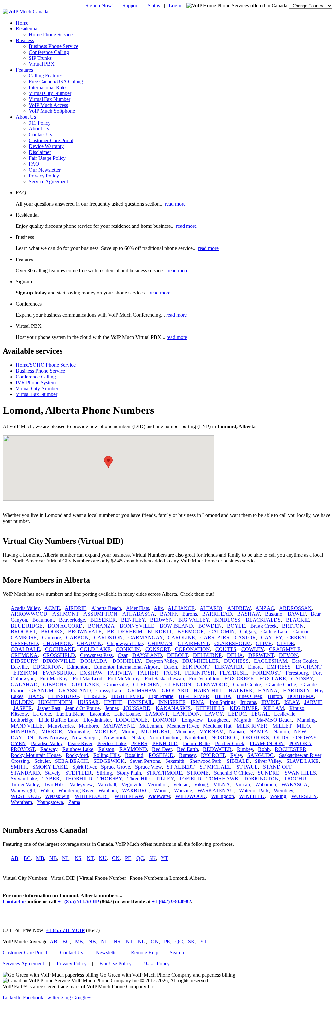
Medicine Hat (217, 725)
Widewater (159, 796)
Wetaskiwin (57, 796)
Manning (306, 720)
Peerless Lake (111, 743)
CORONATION (192, 649)
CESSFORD (24, 643)
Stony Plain (129, 773)
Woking (278, 796)
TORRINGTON (261, 778)
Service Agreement (48, 181)
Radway (48, 749)
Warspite (183, 790)
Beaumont (43, 620)
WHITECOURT (92, 796)
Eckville (19, 667)
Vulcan (242, 784)
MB (40, 858)
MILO (303, 725)
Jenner (111, 708)
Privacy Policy (44, 175)
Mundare (184, 731)
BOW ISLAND (176, 625)
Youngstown (50, 802)
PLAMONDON (267, 743)
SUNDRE (268, 773)
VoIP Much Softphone (52, 111)
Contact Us (40, 134)
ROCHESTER (290, 749)
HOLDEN (22, 702)
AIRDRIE (75, 608)
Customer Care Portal (51, 140)
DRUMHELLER (200, 661)
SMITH (19, 767)
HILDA (223, 696)
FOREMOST (266, 673)
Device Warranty (46, 146)
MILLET (282, 725)
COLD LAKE (95, 649)
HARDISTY (296, 690)
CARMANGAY (145, 637)
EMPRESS (279, 667)
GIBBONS (54, 684)
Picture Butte (196, 743)
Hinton (275, 696)
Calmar (300, 631)
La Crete (42, 714)
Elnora (255, 667)
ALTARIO (211, 608)
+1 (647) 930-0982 (171, 901)
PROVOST (23, 749)
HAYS (35, 696)
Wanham (107, 790)
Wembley (283, 790)
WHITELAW (129, 796)
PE (128, 858)
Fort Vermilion (204, 678)
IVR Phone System (36, 382)
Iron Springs (222, 702)
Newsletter (107, 952)
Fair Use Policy (115, 963)
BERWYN (161, 620)
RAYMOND (133, 749)
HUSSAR (88, 702)
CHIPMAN (160, 643)
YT (164, 858)
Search (177, 952)
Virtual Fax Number (49, 99)
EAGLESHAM (270, 661)
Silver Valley (268, 761)
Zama (74, 802)
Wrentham (21, 802)
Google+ (81, 997)
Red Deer (162, 749)
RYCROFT (213, 755)
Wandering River (75, 790)
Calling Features (45, 75)
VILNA (221, 784)
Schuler (42, 761)
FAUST (172, 673)
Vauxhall (107, 784)
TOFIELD (190, 778)
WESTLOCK (25, 796)
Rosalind (134, 755)
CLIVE (264, 643)
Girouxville (116, 684)
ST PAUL (247, 767)
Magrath (242, 720)
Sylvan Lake (24, 778)
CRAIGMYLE (285, 649)
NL (65, 858)
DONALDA (93, 661)
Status (154, 5)
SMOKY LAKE (49, 767)
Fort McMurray (123, 678)
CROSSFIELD (59, 655)
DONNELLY (127, 661)
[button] (108, 462)
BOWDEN (210, 625)
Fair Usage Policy (47, 158)
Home (22, 22)
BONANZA (101, 625)
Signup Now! (99, 5)
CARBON (77, 637)
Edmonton (78, 667)
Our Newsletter (45, 170)
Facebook (33, 997)
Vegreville (131, 784)
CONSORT (157, 649)
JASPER (22, 708)
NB (53, 858)
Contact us (14, 901)
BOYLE (236, 625)
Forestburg (297, 673)
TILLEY (165, 778)
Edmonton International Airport (126, 667)
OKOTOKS (256, 737)
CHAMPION (57, 643)
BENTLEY (133, 620)
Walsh (46, 790)
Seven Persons (145, 761)
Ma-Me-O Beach (274, 720)
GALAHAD (24, 684)
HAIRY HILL (208, 690)
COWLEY (252, 649)
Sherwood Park (205, 761)
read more (175, 204)
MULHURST (155, 731)
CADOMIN (222, 631)
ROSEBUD (161, 755)
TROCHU (295, 778)
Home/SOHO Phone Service (46, 365)
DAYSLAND (147, 655)
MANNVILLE (27, 725)
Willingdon (222, 796)
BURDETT (160, 631)
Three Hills (138, 778)
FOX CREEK (239, 678)
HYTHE (113, 702)
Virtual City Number (50, 93)
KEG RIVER (244, 708)
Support (130, 5)
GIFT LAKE (85, 684)
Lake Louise (127, 714)
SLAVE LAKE (302, 761)
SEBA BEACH (71, 761)
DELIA (235, 655)
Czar (122, 655)
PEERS (139, 743)
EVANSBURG (59, 673)
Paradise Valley (46, 743)
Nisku (138, 737)
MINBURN (23, 731)
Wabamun (265, 784)
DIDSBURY (24, 661)
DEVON (288, 655)
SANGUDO (260, 755)
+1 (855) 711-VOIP (78, 901)
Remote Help (144, 952)
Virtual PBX (42, 64)
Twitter (51, 997)
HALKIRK (241, 690)
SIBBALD (238, 761)
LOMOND (164, 720)
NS (78, 858)
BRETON (293, 625)
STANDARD (25, 773)
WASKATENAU (215, 790)
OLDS (281, 737)
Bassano (273, 614)
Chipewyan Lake (125, 643)
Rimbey (245, 749)
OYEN (18, 743)
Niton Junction (164, 737)
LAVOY (214, 714)
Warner (161, 790)
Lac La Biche (70, 714)
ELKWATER (229, 667)
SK (152, 858)
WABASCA (294, 784)
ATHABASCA (138, 614)
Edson (170, 667)
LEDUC (237, 714)
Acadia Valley (25, 608)
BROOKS (52, 631)
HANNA (268, 690)
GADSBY (302, 678)
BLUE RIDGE (27, 625)
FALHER (148, 673)
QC (140, 858)
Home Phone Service (51, 34)
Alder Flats (137, 608)
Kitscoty (19, 714)
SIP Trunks (40, 58)
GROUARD (175, 690)
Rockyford (77, 755)
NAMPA (258, 731)
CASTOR (245, 637)
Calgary (248, 631)
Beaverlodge (72, 620)
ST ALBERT (180, 767)
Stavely (52, 773)
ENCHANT (308, 667)
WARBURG (135, 790)
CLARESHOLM (232, 643)
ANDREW (239, 608)
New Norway (53, 737)
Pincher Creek (229, 743)
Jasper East (48, 708)
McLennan (150, 725)
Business (25, 40)
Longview (192, 720)
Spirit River (84, 767)
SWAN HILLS (300, 773)
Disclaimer (40, 152)
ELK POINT (195, 667)
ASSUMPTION (100, 614)
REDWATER (217, 749)
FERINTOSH (200, 673)
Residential (27, 28)
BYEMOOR (190, 631)
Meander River (182, 725)
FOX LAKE (272, 678)
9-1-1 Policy (157, 963)
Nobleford (195, 737)
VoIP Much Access (48, 105)
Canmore (51, 637)
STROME (198, 773)
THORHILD (78, 778)
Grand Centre (247, 684)
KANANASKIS (173, 708)
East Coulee (304, 661)
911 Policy (40, 123)
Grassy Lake (109, 690)
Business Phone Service (53, 46)
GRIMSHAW (142, 690)
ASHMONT (65, 614)
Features (24, 70)
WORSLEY (304, 796)
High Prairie (160, 696)
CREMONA (24, 655)
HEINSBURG (63, 696)
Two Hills (54, 784)
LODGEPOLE (132, 720)
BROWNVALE (85, 631)
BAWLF (297, 614)
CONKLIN (128, 649)
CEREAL (297, 637)
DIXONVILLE (59, 661)
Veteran (181, 784)
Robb (264, 749)
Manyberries (61, 725)
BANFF (168, 614)
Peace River (80, 743)
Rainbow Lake (77, 749)
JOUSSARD (136, 708)
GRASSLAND (75, 690)
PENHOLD (165, 743)
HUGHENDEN (55, 702)
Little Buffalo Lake (58, 720)
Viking (201, 784)
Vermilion (158, 784)
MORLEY (105, 731)
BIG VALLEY (193, 620)
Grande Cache (281, 684)
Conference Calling (49, 52)
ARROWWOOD (29, 614)
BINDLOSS (227, 620)
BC (27, 858)
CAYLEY (271, 637)
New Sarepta (85, 737)
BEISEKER (103, 620)
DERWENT (261, 655)
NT (90, 858)
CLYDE (285, 643)
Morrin (128, 731)
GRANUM (41, 690)
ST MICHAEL (215, 767)
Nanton (281, 731)
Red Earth (187, 749)
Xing (66, 997)
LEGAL (260, 714)
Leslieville (284, 714)
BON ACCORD (65, 625)
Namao (236, 731)
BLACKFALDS (263, 620)
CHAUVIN (89, 643)
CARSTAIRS (214, 637)
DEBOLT (177, 655)
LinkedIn (12, 997)
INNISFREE (171, 702)
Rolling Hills (106, 755)
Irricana (248, 702)
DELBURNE (207, 655)
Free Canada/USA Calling (56, 81)
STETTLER (78, 773)
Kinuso (296, 708)
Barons (189, 614)
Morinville (78, 731)
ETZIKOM (25, 673)
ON (116, 858)
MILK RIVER (252, 725)
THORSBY (109, 778)
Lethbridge (22, 720)
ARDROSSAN (295, 608)
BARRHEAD (217, 614)
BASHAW (248, 614)
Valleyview (81, 784)
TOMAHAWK (222, 778)
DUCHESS (236, 661)
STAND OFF (277, 767)
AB (14, 858)
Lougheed (218, 720)
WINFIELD (252, 796)
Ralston (106, 749)
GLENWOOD (212, 684)
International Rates (48, 87)
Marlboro (88, 725)
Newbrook (115, 737)
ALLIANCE (181, 608)
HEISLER (95, 696)
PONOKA (300, 743)
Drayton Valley (161, 661)
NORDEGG (224, 737)
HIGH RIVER (194, 696)
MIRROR (51, 731)
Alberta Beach (106, 608)
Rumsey (187, 755)
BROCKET (23, 631)
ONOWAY (304, 737)
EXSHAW (91, 673)
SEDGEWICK (109, 761)
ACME (52, 608)
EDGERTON (47, 667)
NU (103, 858)
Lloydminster (97, 720)
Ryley (236, 755)
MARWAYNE (118, 725)
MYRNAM (211, 731)
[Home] (25, 11)
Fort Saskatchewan (164, 678)
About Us (26, 117)
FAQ (34, 164)
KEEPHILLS (210, 708)
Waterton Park (254, 790)
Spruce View (148, 767)
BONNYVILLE (137, 625)
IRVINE (270, 702)
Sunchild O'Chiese (233, 773)
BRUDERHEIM (124, 631)
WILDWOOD (190, 796)
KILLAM (273, 708)
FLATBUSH (233, 673)
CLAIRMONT (193, 643)
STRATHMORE (164, 773)
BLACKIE (297, 620)
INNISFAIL (140, 702)
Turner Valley (25, 784)
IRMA (197, 702)
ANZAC (265, 608)
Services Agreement (23, 963)
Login (175, 5)
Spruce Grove (115, 767)
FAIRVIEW (120, 673)
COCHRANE (60, 649)
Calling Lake (274, 631)
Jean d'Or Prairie (82, 708)
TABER (51, 778)
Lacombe (99, 714)
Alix (158, 608)
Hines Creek (249, 696)
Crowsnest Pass (96, 655)
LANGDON (186, 714)
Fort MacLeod (87, 678)
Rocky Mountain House (36, 755)
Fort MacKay (53, 678)
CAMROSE (24, 637)
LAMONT (156, 714)
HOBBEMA (300, 696)
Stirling (104, 773)
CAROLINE (181, 637)
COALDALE (25, 649)
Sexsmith (174, 761)
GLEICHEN (146, 684)
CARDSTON (108, 637)
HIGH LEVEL (127, 696)
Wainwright (23, 790)
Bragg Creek (263, 625)
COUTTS (225, 649)
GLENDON (178, 684)
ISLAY (291, 702)
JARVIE (313, 702)
